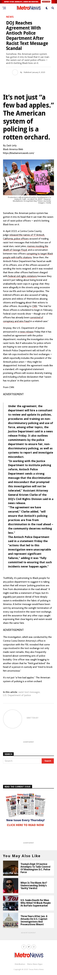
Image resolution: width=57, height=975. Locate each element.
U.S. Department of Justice (17, 695)
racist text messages (29, 692)
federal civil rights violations (22, 276)
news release (27, 331)
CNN (34, 306)
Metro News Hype (34, 964)
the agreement (26, 406)
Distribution (20, 964)
